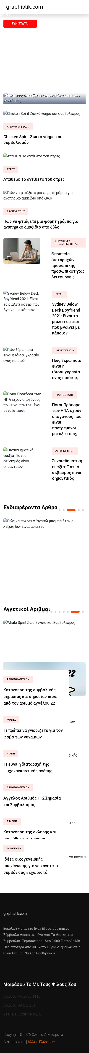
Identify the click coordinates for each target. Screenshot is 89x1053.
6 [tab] (59, 612)
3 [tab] (71, 510)
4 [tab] (79, 510)
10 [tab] (83, 612)
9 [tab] (75, 612)
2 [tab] (64, 510)
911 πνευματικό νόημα (22, 1014)
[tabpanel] (44, 523)
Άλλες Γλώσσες (41, 1042)
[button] (5, 15)
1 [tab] (59, 510)
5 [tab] (83, 510)
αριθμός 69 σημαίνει (19, 1005)
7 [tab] (64, 612)
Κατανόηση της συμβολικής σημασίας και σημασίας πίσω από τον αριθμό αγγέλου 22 (30, 696)
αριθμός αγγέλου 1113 (22, 996)
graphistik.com (24, 7)
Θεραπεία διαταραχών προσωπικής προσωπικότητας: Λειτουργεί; (68, 265)
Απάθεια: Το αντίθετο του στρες (34, 179)
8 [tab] (68, 612)
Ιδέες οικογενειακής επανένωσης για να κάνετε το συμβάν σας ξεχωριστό (31, 866)
